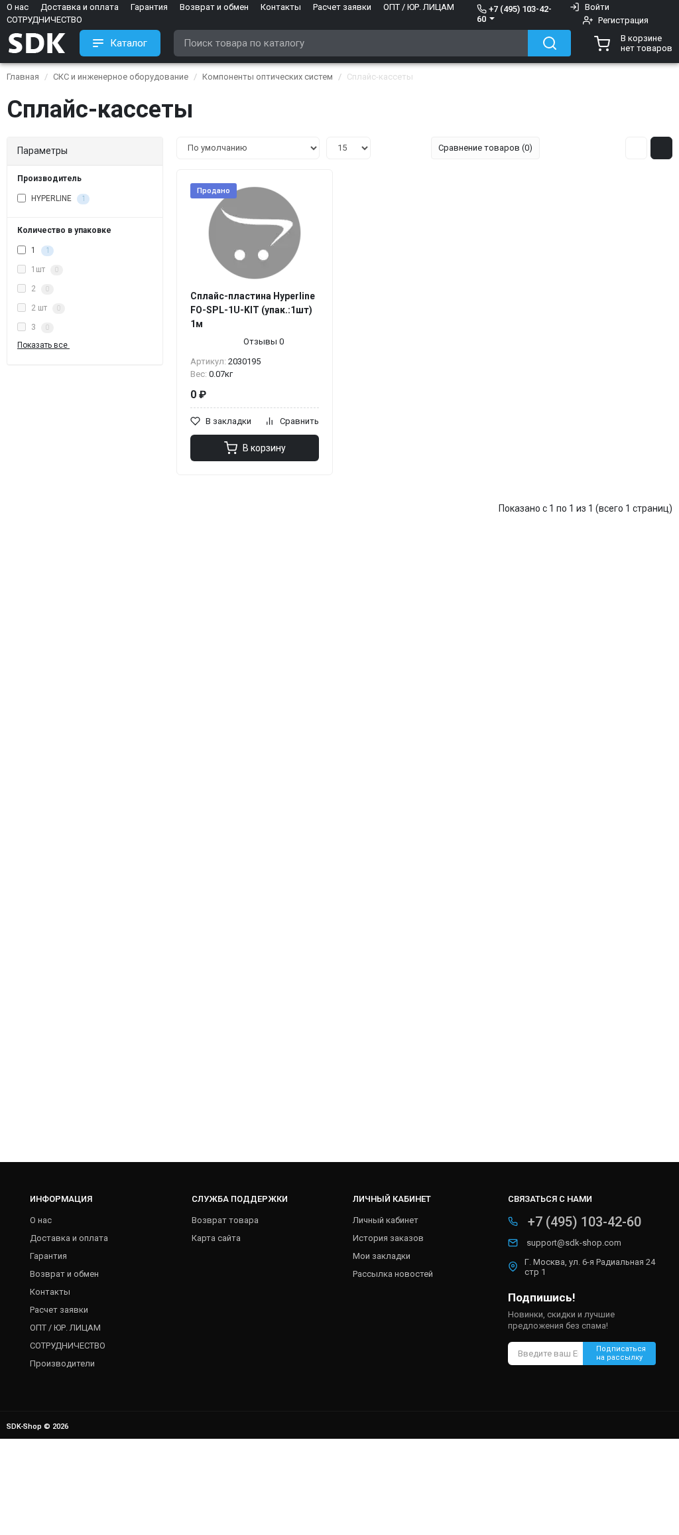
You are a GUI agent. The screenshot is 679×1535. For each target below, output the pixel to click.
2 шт (44, 308)
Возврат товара (225, 1220)
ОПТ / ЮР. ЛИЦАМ (418, 7)
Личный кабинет (385, 1220)
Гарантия (149, 7)
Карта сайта (216, 1238)
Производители (62, 1363)
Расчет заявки (342, 7)
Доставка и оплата (79, 7)
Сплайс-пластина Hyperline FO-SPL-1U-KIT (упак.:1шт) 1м (252, 310)
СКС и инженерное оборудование (120, 77)
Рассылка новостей (393, 1274)
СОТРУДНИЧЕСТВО (44, 20)
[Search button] (549, 43)
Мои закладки (381, 1256)
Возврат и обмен (214, 7)
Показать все (43, 345)
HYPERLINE (57, 198)
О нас (18, 7)
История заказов (388, 1238)
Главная (23, 77)
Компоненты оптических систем (267, 77)
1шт (43, 269)
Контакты (281, 7)
